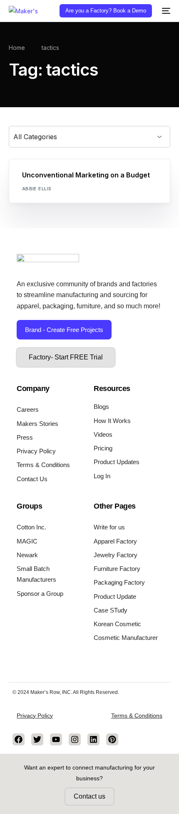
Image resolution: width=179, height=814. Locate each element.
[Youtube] (56, 739)
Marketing (67, 177)
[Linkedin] (93, 739)
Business (37, 177)
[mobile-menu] (165, 11)
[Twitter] (37, 739)
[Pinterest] (112, 739)
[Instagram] (75, 739)
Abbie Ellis (37, 189)
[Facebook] (18, 739)
